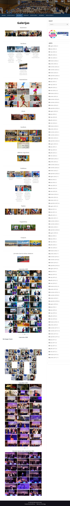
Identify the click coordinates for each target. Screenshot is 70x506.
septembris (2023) (54, 141)
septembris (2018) (54, 301)
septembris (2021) (54, 203)
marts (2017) (53, 351)
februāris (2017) (53, 354)
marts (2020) (53, 247)
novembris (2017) (54, 330)
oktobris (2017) (53, 333)
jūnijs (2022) (52, 182)
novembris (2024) (54, 102)
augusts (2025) (53, 78)
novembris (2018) (54, 295)
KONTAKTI (26, 15)
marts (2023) (53, 155)
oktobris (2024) (53, 105)
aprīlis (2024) (53, 120)
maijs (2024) (53, 117)
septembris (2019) (54, 265)
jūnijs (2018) (52, 310)
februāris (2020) (53, 250)
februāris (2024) (53, 126)
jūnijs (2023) (52, 146)
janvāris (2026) (53, 63)
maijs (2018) (53, 313)
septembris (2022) (54, 173)
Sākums (4, 15)
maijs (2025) (53, 84)
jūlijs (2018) (52, 307)
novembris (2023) (54, 135)
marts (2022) (53, 191)
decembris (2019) (54, 256)
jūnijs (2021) (52, 212)
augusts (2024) (53, 111)
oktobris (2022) (53, 170)
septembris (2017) (54, 336)
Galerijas (19, 15)
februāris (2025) (53, 93)
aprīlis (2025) (53, 87)
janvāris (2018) (53, 325)
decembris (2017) (54, 328)
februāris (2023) (53, 158)
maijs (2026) (53, 52)
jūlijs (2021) (52, 209)
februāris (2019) (53, 286)
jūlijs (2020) (52, 235)
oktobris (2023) (53, 138)
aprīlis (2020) (53, 244)
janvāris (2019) (53, 289)
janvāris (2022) (53, 197)
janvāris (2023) (53, 161)
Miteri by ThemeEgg (41, 504)
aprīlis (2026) (53, 55)
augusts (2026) (53, 46)
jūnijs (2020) (52, 238)
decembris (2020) (54, 221)
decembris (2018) (54, 292)
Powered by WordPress (30, 504)
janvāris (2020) (53, 253)
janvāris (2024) (53, 129)
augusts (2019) (53, 268)
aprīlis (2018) (53, 316)
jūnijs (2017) (52, 342)
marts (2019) (53, 283)
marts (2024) (53, 123)
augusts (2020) (53, 233)
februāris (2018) (53, 322)
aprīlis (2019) (53, 280)
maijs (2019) (53, 277)
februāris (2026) (53, 60)
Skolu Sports (49, 15)
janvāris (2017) (53, 357)
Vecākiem (41, 15)
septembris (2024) (54, 108)
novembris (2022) (54, 167)
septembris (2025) (54, 75)
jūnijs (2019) (52, 274)
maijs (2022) (53, 185)
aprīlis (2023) (53, 152)
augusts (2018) (53, 304)
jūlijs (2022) (52, 179)
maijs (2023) (53, 149)
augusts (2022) (53, 176)
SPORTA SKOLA (10, 15)
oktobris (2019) (53, 262)
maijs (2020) (53, 241)
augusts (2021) (53, 206)
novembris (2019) (54, 259)
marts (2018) (53, 319)
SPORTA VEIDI (33, 15)
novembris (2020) (54, 224)
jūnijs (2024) (52, 114)
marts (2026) (53, 57)
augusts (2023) (53, 144)
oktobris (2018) (53, 298)
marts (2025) (53, 90)
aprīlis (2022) (53, 188)
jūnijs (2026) (52, 49)
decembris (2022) (54, 164)
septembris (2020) (54, 230)
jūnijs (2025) (52, 81)
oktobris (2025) (53, 72)
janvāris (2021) (53, 218)
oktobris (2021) (53, 200)
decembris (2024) (54, 99)
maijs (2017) (53, 345)
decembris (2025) (54, 66)
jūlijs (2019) (52, 271)
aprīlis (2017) (53, 348)
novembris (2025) (54, 69)
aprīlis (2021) (53, 215)
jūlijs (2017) (52, 339)
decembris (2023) (54, 132)
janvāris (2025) (53, 96)
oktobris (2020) (53, 227)
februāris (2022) (53, 194)
